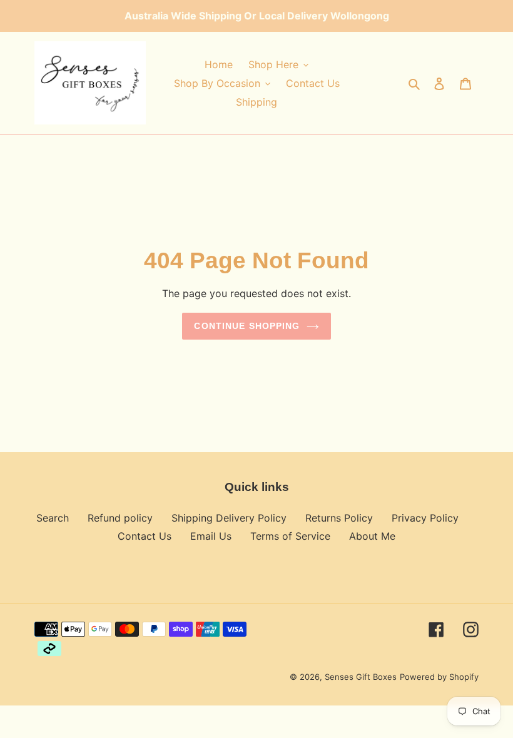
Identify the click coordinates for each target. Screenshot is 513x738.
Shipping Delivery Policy (229, 518)
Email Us (210, 536)
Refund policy (120, 518)
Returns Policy (339, 518)
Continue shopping (247, 326)
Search (52, 518)
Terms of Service (290, 536)
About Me (372, 536)
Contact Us (144, 536)
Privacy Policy (425, 518)
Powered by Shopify (439, 677)
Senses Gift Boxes (361, 677)
